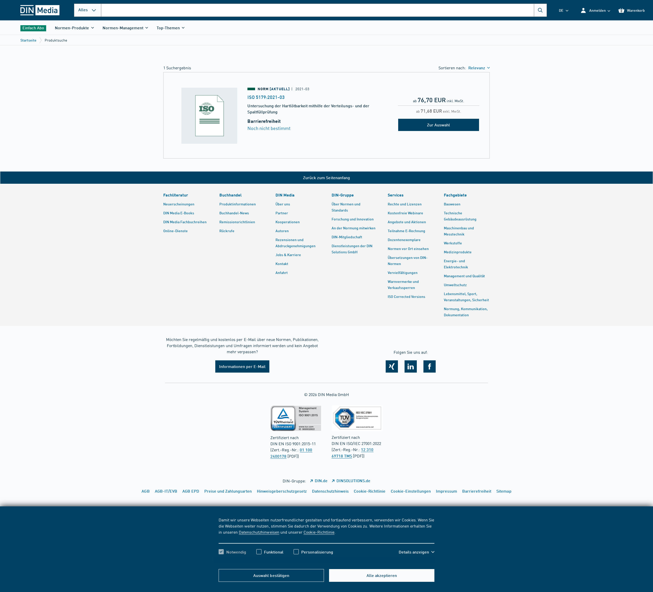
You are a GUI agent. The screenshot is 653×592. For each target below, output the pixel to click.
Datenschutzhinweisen (259, 532)
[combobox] (324, 10)
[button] (595, 10)
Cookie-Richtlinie (319, 532)
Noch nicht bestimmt (268, 128)
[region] (326, 540)
